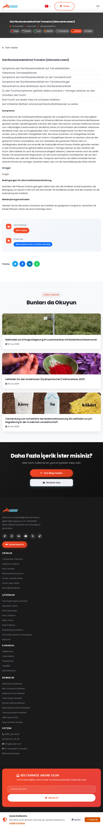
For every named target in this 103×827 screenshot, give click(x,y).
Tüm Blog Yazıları (53, 473)
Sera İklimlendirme (11, 587)
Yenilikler (6, 665)
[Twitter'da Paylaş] (15, 264)
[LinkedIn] (18, 536)
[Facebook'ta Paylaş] (22, 264)
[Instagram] (11, 536)
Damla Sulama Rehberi (13, 703)
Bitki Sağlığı (21, 230)
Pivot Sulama (8, 615)
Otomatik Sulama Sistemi (15, 601)
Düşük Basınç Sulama (12, 629)
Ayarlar (77, 820)
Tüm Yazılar (11, 47)
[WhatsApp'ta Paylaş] (37, 264)
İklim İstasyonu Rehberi (13, 688)
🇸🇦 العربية (37, 31)
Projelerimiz (7, 661)
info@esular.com (13, 743)
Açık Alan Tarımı (9, 605)
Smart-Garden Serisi (12, 578)
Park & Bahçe (8, 625)
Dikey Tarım (7, 620)
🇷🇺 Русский (26, 31)
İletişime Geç (53, 482)
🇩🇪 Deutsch (76, 31)
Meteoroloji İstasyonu (13, 573)
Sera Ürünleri (8, 568)
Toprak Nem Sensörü (12, 559)
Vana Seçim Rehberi (12, 698)
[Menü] (98, 6)
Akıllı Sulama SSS (10, 717)
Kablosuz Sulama (10, 563)
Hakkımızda (7, 651)
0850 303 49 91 (11, 734)
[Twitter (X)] (32, 536)
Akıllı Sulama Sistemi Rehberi (16, 707)
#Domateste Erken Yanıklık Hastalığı (32, 244)
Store (66, 6)
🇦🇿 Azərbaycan (62, 31)
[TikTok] (39, 536)
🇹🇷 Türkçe (15, 31)
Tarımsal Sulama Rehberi (14, 712)
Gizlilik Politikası (17, 823)
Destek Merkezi (12, 753)
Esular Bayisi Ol (16, 544)
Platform (6, 639)
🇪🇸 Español (48, 31)
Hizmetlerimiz (9, 670)
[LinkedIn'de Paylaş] (30, 264)
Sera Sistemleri (9, 610)
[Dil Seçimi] (47, 6)
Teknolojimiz (8, 656)
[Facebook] (5, 536)
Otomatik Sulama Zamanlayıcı (17, 634)
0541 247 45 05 (11, 739)
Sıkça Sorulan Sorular (12, 722)
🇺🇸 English (88, 31)
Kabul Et (94, 820)
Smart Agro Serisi (10, 583)
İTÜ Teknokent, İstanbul (15, 748)
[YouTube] (25, 536)
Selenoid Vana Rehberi (13, 693)
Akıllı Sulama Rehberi (12, 683)
